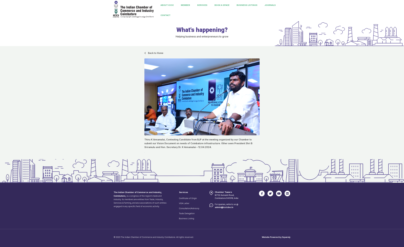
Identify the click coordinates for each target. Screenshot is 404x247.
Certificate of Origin (188, 198)
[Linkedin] (287, 193)
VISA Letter (184, 203)
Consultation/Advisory (189, 208)
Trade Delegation (187, 213)
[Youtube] (279, 193)
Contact (165, 15)
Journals (270, 5)
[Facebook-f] (262, 193)
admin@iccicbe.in (224, 207)
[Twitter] (270, 193)
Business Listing (186, 218)
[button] (153, 53)
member (185, 5)
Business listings (247, 5)
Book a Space (221, 5)
